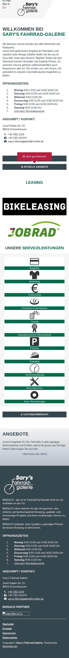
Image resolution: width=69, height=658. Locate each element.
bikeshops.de (10, 646)
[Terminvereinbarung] (34, 368)
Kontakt (7, 628)
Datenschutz (10, 637)
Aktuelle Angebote (35, 167)
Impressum (9, 633)
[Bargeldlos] (34, 262)
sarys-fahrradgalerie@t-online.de (26, 141)
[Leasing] (34, 315)
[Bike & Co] (16, 614)
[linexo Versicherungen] (34, 395)
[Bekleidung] (34, 275)
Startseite (8, 624)
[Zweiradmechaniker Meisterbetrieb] (34, 328)
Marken (40, 57)
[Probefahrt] (34, 355)
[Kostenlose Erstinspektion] (34, 302)
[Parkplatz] (34, 342)
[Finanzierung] (34, 288)
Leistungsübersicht (35, 414)
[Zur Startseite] (28, 9)
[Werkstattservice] (34, 382)
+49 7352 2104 (16, 134)
